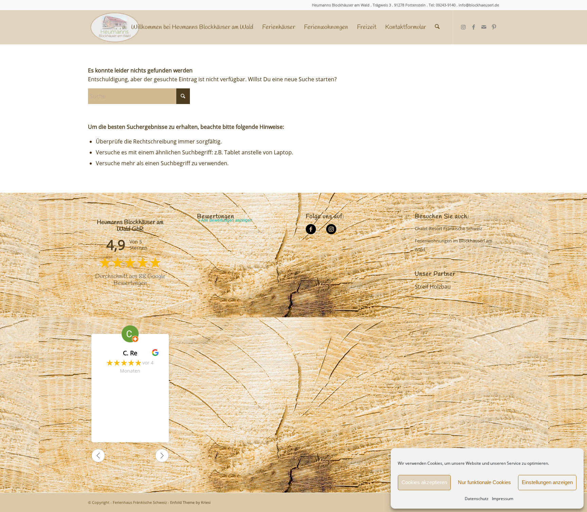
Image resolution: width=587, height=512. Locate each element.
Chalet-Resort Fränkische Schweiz (448, 228)
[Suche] (437, 27)
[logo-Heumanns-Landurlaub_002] (114, 27)
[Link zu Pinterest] (494, 27)
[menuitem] (192, 27)
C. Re (130, 353)
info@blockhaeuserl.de (479, 4)
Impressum (502, 498)
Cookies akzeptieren (424, 482)
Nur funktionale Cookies (484, 482)
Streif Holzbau (433, 286)
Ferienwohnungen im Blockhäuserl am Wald (453, 245)
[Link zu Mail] (484, 27)
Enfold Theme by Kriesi (190, 502)
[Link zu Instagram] (463, 27)
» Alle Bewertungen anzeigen (225, 220)
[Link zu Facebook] (473, 27)
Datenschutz (476, 498)
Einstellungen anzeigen (547, 482)
